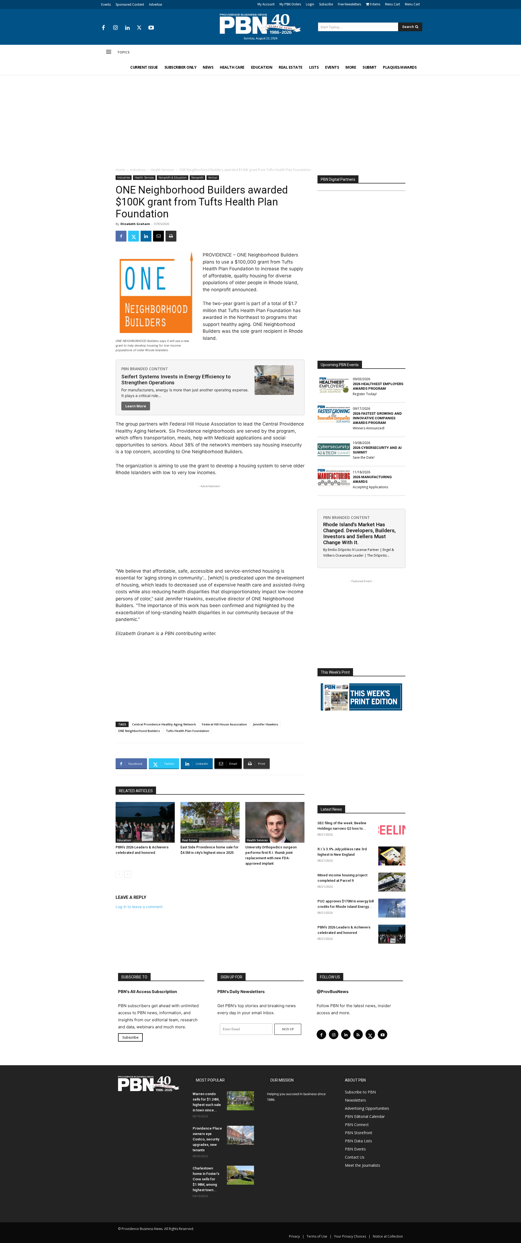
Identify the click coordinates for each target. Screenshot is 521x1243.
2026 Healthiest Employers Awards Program (378, 386)
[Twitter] (139, 28)
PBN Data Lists (358, 1140)
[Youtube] (151, 28)
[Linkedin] (127, 28)
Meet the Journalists (362, 1165)
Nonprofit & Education (172, 177)
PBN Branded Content (144, 368)
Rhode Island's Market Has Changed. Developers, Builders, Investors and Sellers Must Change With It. (359, 533)
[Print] (171, 236)
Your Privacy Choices (350, 1236)
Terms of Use (317, 1236)
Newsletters (355, 1100)
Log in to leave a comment (139, 906)
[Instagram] (115, 28)
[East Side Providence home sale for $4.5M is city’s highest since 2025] (210, 822)
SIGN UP (288, 1029)
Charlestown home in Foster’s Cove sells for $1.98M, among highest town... (206, 1179)
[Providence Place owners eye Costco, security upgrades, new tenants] (240, 1135)
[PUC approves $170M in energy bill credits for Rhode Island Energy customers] (391, 908)
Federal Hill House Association (224, 724)
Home (120, 169)
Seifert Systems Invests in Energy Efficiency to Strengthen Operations (176, 379)
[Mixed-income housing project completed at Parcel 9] (391, 882)
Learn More (135, 406)
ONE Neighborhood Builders (139, 731)
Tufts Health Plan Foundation (187, 731)
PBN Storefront (358, 1132)
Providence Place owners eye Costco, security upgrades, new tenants (207, 1139)
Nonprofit (197, 177)
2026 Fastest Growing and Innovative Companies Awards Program (377, 418)
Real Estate (189, 840)
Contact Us (354, 1157)
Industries (137, 169)
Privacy (294, 1236)
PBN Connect (357, 1124)
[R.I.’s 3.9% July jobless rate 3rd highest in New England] (391, 855)
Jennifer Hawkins (265, 724)
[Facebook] (103, 28)
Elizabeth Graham (135, 224)
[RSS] (358, 1034)
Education (124, 840)
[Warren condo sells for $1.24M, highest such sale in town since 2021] (240, 1100)
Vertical (212, 177)
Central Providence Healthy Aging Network (164, 724)
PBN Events (355, 1149)
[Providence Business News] (260, 24)
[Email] (158, 236)
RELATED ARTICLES (136, 791)
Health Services (162, 169)
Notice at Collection (388, 1236)
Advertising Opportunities (367, 1108)
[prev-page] (119, 874)
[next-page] (127, 874)
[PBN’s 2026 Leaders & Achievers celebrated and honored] (145, 822)
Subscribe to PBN (360, 1092)
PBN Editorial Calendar (365, 1116)
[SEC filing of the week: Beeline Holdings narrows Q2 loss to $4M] (391, 829)
